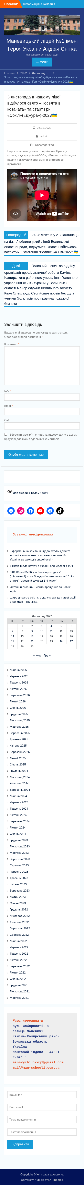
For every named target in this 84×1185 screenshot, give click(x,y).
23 (32, 641)
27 (71, 641)
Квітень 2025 (18, 745)
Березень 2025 (20, 751)
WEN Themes (54, 1179)
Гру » (47, 655)
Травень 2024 (19, 808)
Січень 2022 (18, 978)
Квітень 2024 (18, 815)
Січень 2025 (18, 764)
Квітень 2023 (18, 884)
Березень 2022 (20, 966)
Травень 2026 (19, 682)
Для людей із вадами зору (30, 492)
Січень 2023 (18, 903)
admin (44, 136)
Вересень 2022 (20, 928)
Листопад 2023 (20, 846)
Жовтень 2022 (19, 922)
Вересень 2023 (20, 859)
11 (51, 631)
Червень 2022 (19, 947)
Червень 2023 (19, 871)
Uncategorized (44, 144)
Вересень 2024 (20, 789)
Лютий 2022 (18, 972)
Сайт (7, 420)
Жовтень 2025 (19, 726)
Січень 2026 (18, 707)
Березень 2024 (20, 821)
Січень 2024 (18, 833)
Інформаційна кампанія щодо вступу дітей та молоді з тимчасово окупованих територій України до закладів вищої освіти (40, 555)
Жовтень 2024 (19, 783)
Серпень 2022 (19, 934)
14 (12, 636)
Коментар (11, 344)
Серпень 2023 (19, 865)
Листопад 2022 (20, 915)
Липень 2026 (18, 670)
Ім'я (7, 391)
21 (12, 641)
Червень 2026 (19, 676)
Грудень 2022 (19, 909)
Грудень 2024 (19, 770)
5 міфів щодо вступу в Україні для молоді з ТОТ (41, 565)
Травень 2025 (19, 739)
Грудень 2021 (19, 985)
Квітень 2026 (18, 688)
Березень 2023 (20, 890)
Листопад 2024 (20, 777)
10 (41, 631)
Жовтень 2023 (19, 852)
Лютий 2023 (18, 896)
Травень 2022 (19, 953)
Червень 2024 (19, 802)
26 (61, 641)
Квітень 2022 (18, 960)
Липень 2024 (18, 796)
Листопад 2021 (20, 991)
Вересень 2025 (20, 733)
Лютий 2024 (18, 827)
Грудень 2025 (19, 714)
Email (8, 405)
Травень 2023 (19, 878)
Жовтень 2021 (19, 997)
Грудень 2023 (19, 840)
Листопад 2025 (20, 720)
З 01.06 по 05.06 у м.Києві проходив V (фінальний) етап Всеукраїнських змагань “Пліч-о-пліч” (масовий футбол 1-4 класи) (42, 576)
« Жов (37, 655)
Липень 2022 (18, 941)
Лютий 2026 (18, 701)
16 (32, 636)
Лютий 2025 (18, 758)
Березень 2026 (20, 695)
